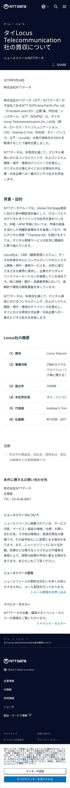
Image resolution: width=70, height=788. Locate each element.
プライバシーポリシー (48, 739)
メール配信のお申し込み (49, 592)
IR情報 (8, 689)
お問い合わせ (43, 733)
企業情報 (9, 681)
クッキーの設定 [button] (21, 761)
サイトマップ (10, 733)
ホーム (7, 24)
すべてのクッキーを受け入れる (35, 779)
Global (20, 669)
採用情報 (9, 698)
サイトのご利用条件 (14, 739)
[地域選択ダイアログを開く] (45, 6)
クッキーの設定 (35, 771)
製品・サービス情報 (15, 715)
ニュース (20, 24)
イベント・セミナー (52, 623)
